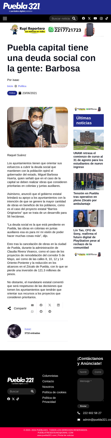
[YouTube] (95, 18)
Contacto (48, 381)
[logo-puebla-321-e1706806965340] (21, 7)
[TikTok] (107, 18)
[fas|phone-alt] (80, 413)
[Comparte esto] (41, 305)
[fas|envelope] (80, 420)
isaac (16, 79)
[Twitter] (89, 18)
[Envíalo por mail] (32, 305)
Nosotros (48, 386)
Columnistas (50, 375)
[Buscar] (73, 18)
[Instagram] (101, 18)
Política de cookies (54, 392)
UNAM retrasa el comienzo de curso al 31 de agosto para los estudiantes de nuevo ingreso (88, 160)
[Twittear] (49, 305)
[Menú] (5, 18)
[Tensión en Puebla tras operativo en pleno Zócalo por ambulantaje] (88, 175)
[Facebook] (83, 18)
